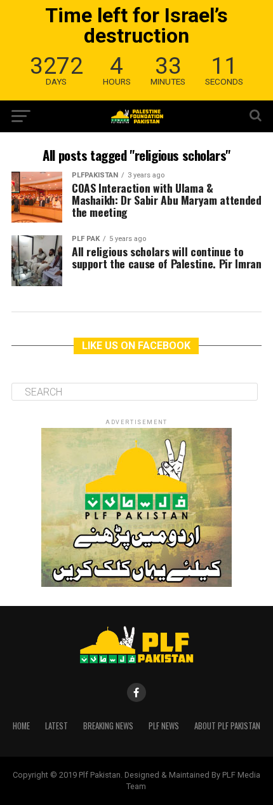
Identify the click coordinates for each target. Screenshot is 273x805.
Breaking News (108, 726)
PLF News (164, 726)
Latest (56, 726)
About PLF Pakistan (227, 726)
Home (21, 726)
